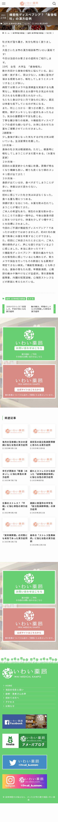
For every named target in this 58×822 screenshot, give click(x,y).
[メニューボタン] (3, 3)
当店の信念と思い (15, 689)
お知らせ (10, 706)
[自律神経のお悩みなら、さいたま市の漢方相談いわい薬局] (29, 3)
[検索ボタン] (54, 3)
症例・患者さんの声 (16, 693)
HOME (9, 685)
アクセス (10, 701)
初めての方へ (12, 697)
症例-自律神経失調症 (13, 23)
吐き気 (27, 23)
